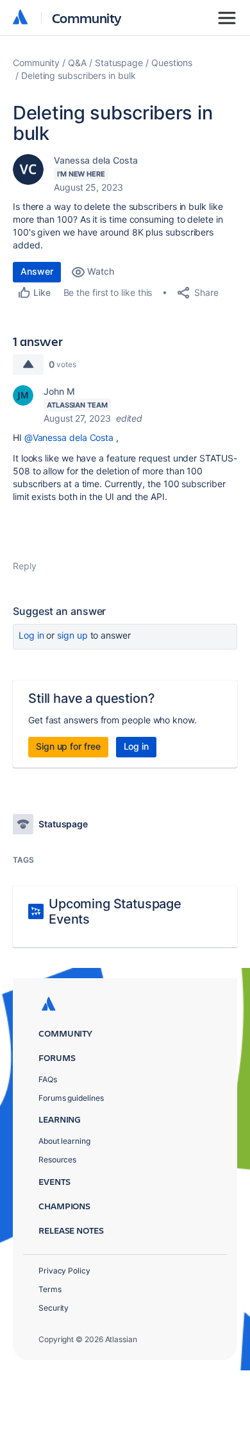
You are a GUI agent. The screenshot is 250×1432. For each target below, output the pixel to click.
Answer (37, 271)
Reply (25, 565)
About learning (64, 1141)
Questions (171, 62)
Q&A (77, 62)
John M (59, 391)
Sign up (72, 635)
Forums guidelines (71, 1098)
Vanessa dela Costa (96, 160)
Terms (50, 1289)
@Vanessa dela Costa (68, 437)
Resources (57, 1159)
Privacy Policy (64, 1270)
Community (87, 17)
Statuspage (119, 62)
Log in (31, 635)
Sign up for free (68, 746)
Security (53, 1308)
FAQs (47, 1079)
